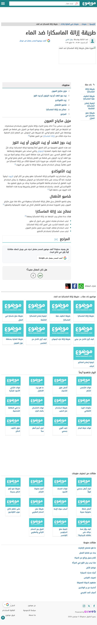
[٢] (48, 189)
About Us (32, 615)
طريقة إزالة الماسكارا (90, 90)
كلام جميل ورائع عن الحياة (85, 558)
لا (33, 275)
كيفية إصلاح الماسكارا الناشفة (90, 105)
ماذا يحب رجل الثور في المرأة (84, 563)
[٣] (25, 216)
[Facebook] (94, 606)
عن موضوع (32, 605)
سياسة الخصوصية (29, 610)
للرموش (40, 151)
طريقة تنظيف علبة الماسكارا (89, 97)
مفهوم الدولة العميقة (86, 582)
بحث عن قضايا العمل (87, 553)
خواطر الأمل (91, 568)
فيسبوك (74, 286)
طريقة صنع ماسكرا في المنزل (90, 115)
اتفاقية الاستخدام (8, 610)
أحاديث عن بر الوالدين (87, 587)
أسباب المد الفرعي (88, 592)
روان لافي (69, 39)
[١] (28, 135)
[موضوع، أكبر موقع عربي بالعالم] (89, 3)
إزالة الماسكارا (49, 136)
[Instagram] (84, 606)
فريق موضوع (10, 615)
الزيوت (10, 176)
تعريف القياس (90, 577)
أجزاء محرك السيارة (88, 573)
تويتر (68, 286)
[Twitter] (89, 606)
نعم (40, 275)
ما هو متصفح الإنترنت (87, 548)
